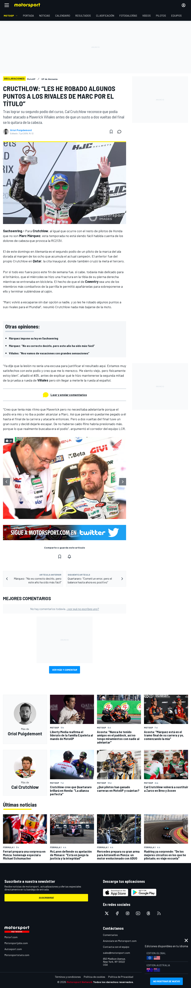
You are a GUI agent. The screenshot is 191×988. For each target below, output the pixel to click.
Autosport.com (13, 949)
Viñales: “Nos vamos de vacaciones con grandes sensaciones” (49, 353)
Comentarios (110, 934)
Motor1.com (11, 937)
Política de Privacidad (120, 976)
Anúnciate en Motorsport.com (120, 940)
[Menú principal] (7, 5)
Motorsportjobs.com (16, 943)
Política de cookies (94, 976)
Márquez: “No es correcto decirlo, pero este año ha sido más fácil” (52, 345)
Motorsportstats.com (16, 955)
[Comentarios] (120, 131)
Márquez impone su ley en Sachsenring (33, 338)
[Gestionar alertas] (69, 556)
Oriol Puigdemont (21, 130)
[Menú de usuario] (183, 5)
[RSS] (159, 913)
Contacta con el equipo (116, 946)
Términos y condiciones (68, 976)
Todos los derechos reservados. (113, 982)
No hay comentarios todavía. (64, 609)
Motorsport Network (80, 982)
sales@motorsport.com (116, 952)
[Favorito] (111, 131)
